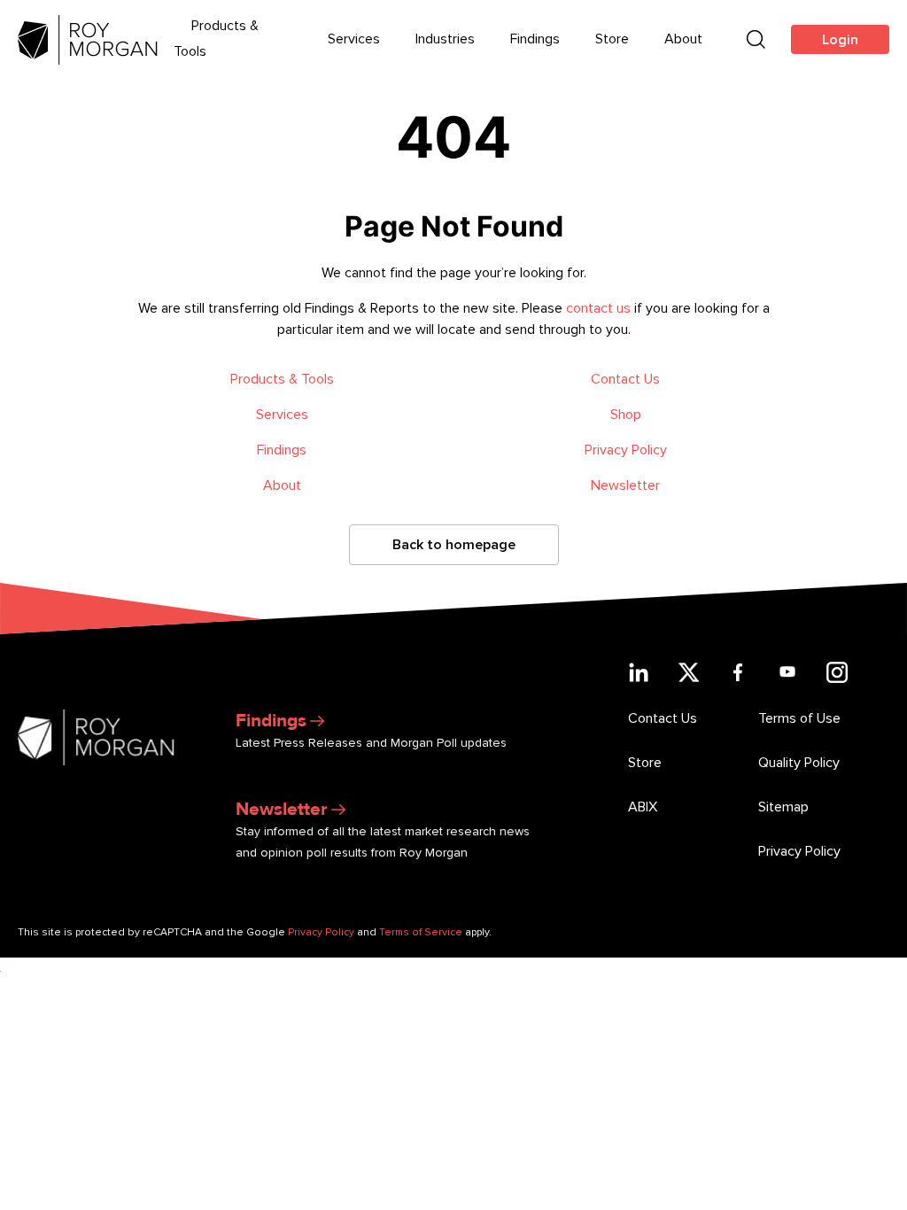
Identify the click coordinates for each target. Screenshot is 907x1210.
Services (354, 39)
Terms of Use (799, 718)
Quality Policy (799, 763)
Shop (625, 414)
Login (840, 40)
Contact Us (625, 379)
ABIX (642, 807)
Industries (445, 39)
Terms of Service (420, 932)
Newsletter (625, 485)
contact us (598, 308)
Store (612, 39)
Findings (535, 39)
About (683, 39)
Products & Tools (282, 379)
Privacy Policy (626, 450)
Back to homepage (454, 545)
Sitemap (783, 807)
